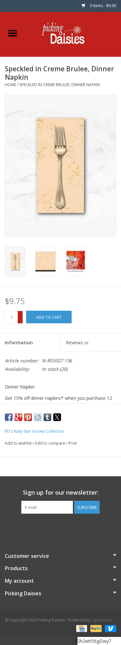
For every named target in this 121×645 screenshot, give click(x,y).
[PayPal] (95, 628)
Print (72, 443)
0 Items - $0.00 (102, 5)
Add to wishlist (19, 443)
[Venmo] (109, 628)
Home (10, 84)
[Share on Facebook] (9, 417)
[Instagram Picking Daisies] (72, 527)
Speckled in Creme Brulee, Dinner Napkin (59, 84)
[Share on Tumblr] (47, 417)
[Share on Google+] (18, 417)
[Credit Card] (81, 628)
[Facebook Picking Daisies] (49, 527)
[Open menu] (12, 32)
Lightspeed (101, 620)
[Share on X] (57, 417)
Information (19, 342)
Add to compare (50, 443)
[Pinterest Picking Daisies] (60, 527)
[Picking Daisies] (73, 34)
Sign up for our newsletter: (60, 492)
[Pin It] (28, 417)
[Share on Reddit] (38, 417)
